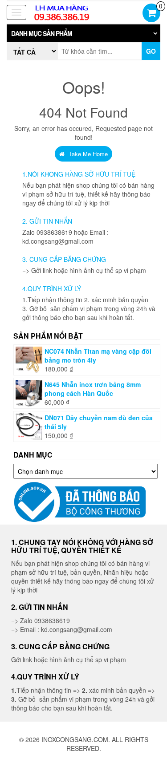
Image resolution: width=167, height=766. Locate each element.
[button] (83, 33)
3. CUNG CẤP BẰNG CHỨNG (64, 259)
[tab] (83, 33)
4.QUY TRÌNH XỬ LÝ (51, 288)
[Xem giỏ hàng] (151, 13)
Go (151, 51)
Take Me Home (87, 154)
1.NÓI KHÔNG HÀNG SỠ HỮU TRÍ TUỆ (78, 174)
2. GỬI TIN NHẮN (47, 221)
